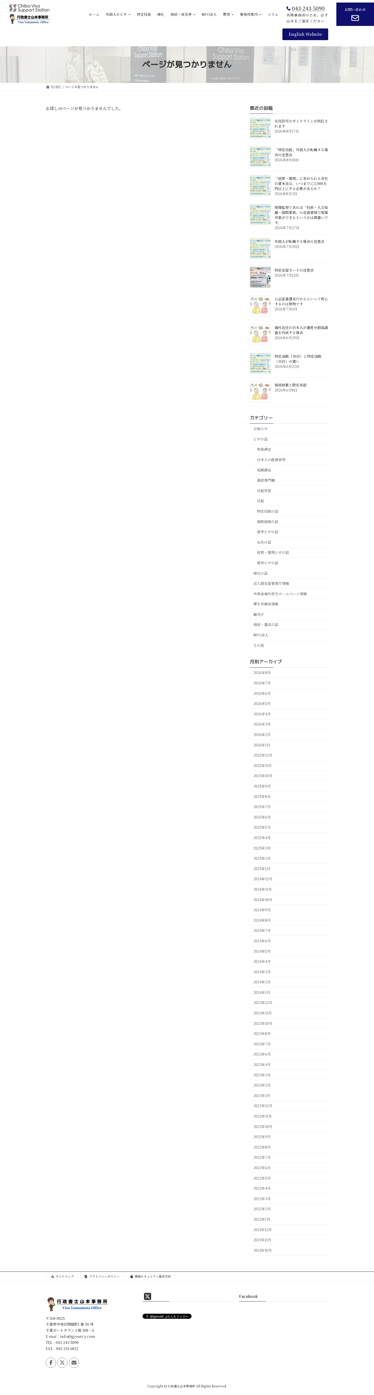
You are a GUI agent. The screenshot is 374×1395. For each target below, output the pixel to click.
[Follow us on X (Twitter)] (62, 1363)
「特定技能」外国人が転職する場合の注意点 (301, 152)
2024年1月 (261, 992)
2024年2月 (262, 981)
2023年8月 (262, 1033)
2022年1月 (261, 1219)
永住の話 (264, 541)
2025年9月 (262, 786)
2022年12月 (262, 1105)
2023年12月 (262, 1002)
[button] (305, 34)
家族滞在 (264, 449)
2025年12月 (262, 755)
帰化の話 (260, 572)
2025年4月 (262, 837)
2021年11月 (262, 1239)
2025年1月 (261, 868)
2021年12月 (262, 1229)
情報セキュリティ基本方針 (153, 1276)
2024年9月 (262, 909)
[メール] (74, 1363)
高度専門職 (266, 480)
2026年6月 (262, 693)
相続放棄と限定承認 (291, 384)
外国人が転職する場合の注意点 (299, 241)
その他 (258, 645)
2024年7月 (262, 930)
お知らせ (260, 428)
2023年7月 (262, 1043)
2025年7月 (262, 806)
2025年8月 (262, 796)
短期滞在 (264, 469)
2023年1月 (261, 1095)
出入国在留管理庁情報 (271, 583)
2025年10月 (262, 775)
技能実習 (264, 490)
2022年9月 (262, 1136)
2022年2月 (262, 1208)
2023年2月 (262, 1085)
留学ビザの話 (267, 531)
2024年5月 (262, 950)
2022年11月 (262, 1116)
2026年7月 (262, 682)
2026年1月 (261, 744)
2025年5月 (262, 827)
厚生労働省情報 (265, 603)
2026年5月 (262, 703)
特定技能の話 (267, 511)
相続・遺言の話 (265, 624)
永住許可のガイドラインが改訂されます (301, 123)
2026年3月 (262, 724)
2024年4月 (262, 961)
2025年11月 (262, 765)
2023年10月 (262, 1023)
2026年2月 (262, 734)
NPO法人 (260, 634)
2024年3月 (262, 971)
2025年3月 (262, 847)
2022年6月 (262, 1167)
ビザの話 (260, 438)
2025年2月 (262, 858)
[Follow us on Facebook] (51, 1363)
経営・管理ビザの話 (273, 552)
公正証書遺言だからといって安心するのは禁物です (301, 301)
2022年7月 (262, 1157)
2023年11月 (262, 1012)
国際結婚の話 (267, 521)
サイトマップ (65, 1276)
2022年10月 (262, 1126)
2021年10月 (262, 1249)
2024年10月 (262, 899)
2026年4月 (262, 713)
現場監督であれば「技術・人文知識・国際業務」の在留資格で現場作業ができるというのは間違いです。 (301, 215)
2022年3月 (262, 1198)
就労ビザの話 (267, 562)
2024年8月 (262, 919)
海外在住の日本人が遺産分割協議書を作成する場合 (301, 330)
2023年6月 (262, 1054)
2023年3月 (262, 1074)
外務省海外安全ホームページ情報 (280, 593)
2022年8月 (262, 1146)
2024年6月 (262, 940)
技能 (260, 500)
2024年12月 (262, 878)
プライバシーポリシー (104, 1276)
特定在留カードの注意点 (294, 270)
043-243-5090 (308, 8)
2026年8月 (262, 672)
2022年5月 (262, 1177)
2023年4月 (262, 1064)
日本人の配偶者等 (271, 459)
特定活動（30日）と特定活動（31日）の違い (298, 359)
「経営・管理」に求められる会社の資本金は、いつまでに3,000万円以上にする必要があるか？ (301, 183)
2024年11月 (262, 889)
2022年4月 (262, 1188)
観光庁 (258, 614)
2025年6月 (262, 816)
